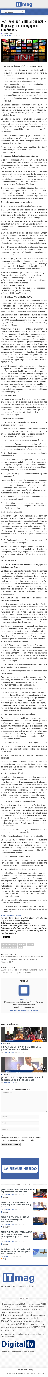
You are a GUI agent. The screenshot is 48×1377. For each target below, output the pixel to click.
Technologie (30, 1324)
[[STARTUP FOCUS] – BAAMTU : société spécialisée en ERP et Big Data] (24, 1065)
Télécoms (37, 1327)
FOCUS (5, 1259)
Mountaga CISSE (9, 1052)
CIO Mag (7, 1307)
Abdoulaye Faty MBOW (11, 915)
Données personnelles (12, 1310)
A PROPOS (11, 1373)
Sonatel (39, 1321)
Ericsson (24, 1312)
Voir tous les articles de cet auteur (24, 1010)
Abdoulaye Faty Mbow (9, 944)
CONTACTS (40, 1373)
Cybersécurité (30, 1307)
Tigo (40, 1324)
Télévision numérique (9, 947)
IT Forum (42, 1315)
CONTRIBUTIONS (8, 33)
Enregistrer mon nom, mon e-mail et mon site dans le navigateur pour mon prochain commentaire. (21, 1139)
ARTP (43, 1304)
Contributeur (8, 35)
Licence (3, 1318)
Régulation (28, 1321)
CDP (2, 1307)
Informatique (8, 1315)
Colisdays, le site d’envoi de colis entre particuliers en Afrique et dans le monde (16, 1251)
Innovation (18, 1315)
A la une (28, 1304)
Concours (13, 1307)
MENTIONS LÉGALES (25, 1373)
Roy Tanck (30, 1334)
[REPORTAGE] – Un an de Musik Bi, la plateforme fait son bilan (21, 1048)
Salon (34, 1321)
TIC (36, 1324)
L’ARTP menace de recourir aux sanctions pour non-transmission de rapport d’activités (23, 971)
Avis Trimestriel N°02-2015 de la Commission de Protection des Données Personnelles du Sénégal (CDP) (22, 959)
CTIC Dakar (21, 1307)
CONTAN (22, 944)
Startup (10, 1324)
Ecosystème (16, 1312)
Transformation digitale (8, 1327)
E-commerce (25, 1309)
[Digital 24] (20, 1169)
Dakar (3, 1310)
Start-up (4, 1324)
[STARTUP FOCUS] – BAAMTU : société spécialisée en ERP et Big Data (22, 1078)
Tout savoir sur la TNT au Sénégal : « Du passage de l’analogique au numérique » (24, 25)
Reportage (20, 1321)
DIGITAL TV (6, 1044)
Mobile (36, 1318)
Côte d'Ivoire (39, 1307)
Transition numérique (23, 1327)
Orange (13, 1321)
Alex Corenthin (36, 1304)
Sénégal (30, 944)
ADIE (16, 1304)
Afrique (21, 1304)
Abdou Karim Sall (9, 1304)
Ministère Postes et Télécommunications (20, 1318)
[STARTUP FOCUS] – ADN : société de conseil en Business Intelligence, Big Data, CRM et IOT (16, 1235)
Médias (5, 1321)
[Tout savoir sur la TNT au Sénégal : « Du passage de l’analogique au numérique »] (24, 51)
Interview (35, 1315)
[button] (45, 11)
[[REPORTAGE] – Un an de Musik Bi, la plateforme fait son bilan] (24, 1034)
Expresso (30, 1312)
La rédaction (8, 1256)
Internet (27, 1315)
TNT (20, 947)
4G (2, 1304)
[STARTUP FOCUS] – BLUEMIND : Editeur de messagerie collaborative (15, 1219)
